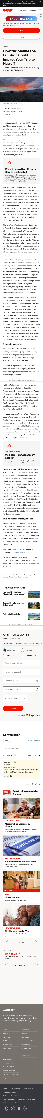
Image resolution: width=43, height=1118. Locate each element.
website (21, 292)
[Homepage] (7, 10)
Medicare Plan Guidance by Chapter (20, 456)
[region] (21, 761)
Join (21, 31)
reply (6, 776)
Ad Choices (6, 1103)
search (13, 708)
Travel (6, 46)
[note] (21, 104)
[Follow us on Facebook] (5, 1108)
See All (21, 943)
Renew (21, 37)
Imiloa (31, 426)
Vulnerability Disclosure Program (27, 1099)
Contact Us (24, 1026)
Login (31, 10)
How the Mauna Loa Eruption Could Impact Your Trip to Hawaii (19, 57)
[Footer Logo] (21, 1009)
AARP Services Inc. (26, 1055)
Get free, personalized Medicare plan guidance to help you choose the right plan (21, 462)
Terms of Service (28, 1088)
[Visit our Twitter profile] (12, 1108)
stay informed (19, 552)
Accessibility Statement (9, 1092)
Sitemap (5, 1088)
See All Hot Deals (21, 966)
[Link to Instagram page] (19, 1108)
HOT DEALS (11, 954)
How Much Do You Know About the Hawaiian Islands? (14, 593)
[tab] (6, 643)
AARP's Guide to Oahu (11, 614)
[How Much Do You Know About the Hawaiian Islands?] (34, 594)
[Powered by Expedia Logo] (28, 716)
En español (7, 114)
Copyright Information (9, 1099)
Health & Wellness (12, 452)
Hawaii (24, 123)
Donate (5, 1029)
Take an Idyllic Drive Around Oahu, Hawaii (13, 604)
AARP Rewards (7, 1041)
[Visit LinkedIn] (25, 1108)
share (36, 776)
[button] (21, 689)
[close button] (41, 15)
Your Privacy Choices (18, 1103)
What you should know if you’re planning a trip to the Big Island (21, 68)
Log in (30, 740)
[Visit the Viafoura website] (36, 784)
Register (23, 10)
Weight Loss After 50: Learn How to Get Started (20, 170)
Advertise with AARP (27, 1041)
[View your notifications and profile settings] (39, 755)
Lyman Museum (27, 472)
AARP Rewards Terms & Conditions (12, 1095)
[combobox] (21, 663)
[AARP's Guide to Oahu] (34, 616)
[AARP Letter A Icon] (9, 447)
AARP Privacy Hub (15, 1088)
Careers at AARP (26, 1044)
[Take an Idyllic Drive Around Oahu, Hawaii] (34, 605)
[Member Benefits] (7, 793)
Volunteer (5, 1033)
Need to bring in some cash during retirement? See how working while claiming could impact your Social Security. (19, 3)
